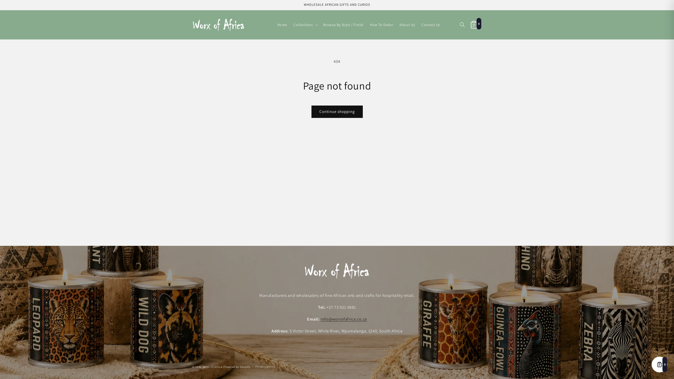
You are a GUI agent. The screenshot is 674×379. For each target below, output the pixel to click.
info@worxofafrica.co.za (344, 319)
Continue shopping (337, 111)
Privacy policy (265, 366)
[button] (305, 24)
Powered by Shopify (236, 367)
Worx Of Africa (213, 367)
